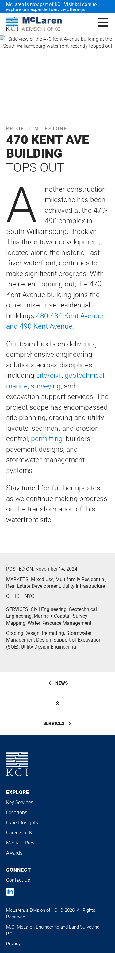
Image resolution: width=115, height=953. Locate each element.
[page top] (57, 703)
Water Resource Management (59, 623)
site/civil (49, 375)
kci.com (83, 4)
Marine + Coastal (52, 616)
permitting (47, 438)
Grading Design (23, 633)
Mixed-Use (42, 579)
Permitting (53, 633)
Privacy (13, 943)
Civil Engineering (49, 609)
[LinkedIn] (10, 892)
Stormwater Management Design (48, 636)
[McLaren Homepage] (34, 24)
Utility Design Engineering (48, 646)
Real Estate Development (33, 586)
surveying (46, 386)
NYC (29, 596)
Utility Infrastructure (83, 586)
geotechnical (84, 375)
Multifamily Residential (80, 579)
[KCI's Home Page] (17, 764)
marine (17, 386)
